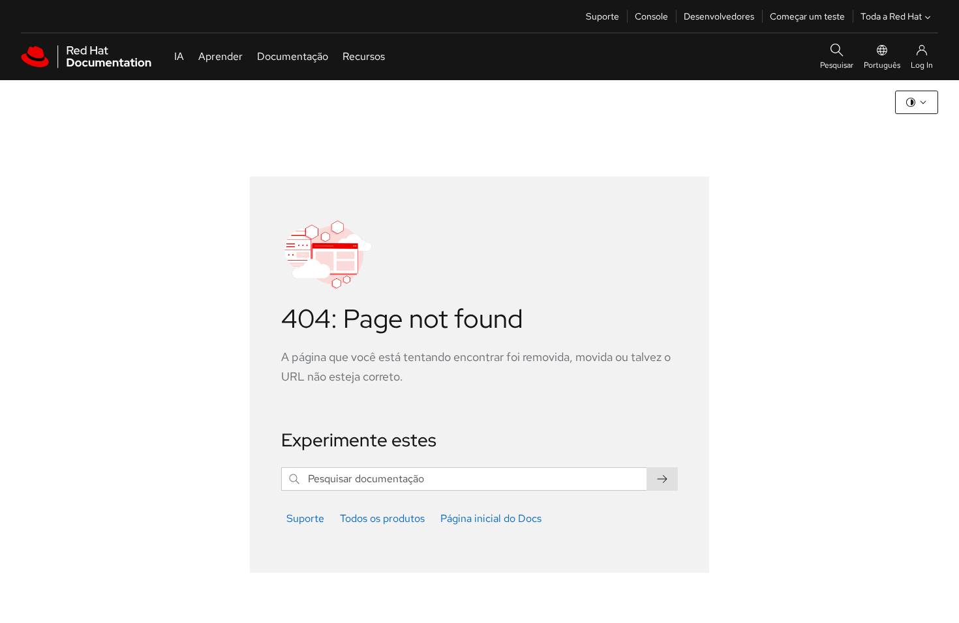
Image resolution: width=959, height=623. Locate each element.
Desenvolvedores (719, 16)
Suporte (602, 16)
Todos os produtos (382, 518)
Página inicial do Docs (490, 518)
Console (651, 16)
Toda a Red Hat (891, 16)
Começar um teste (807, 16)
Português (882, 65)
